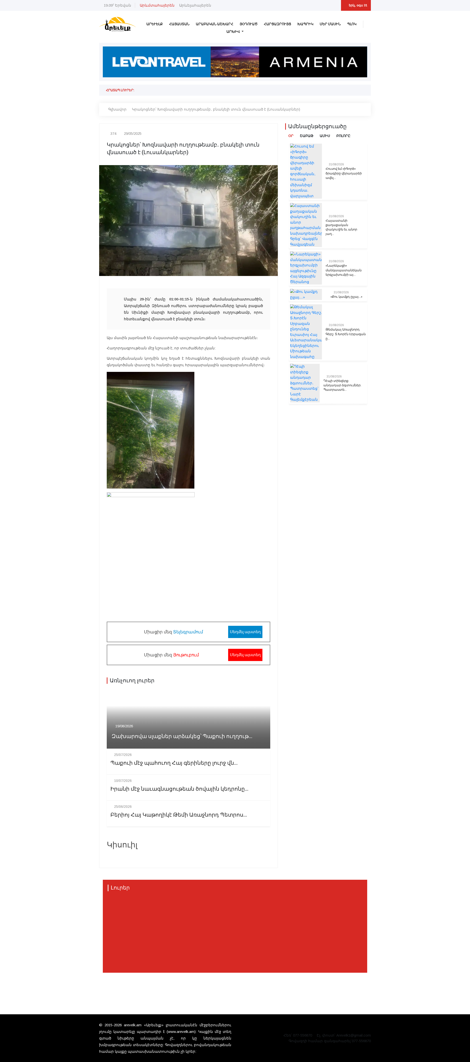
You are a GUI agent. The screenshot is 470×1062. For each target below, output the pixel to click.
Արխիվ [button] (233, 31)
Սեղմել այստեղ (245, 632)
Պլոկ (351, 24)
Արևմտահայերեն (157, 5)
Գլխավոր (117, 109)
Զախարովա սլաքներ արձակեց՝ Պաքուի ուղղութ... (182, 736)
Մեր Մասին (330, 24)
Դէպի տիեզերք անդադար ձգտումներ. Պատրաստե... (342, 385)
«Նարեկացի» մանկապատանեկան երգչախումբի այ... (344, 270)
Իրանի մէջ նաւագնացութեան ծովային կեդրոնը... (179, 789)
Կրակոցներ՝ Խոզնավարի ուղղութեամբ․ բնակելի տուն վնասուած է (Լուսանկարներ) (216, 109)
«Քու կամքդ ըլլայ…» (346, 297)
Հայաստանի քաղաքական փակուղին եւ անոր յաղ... (341, 227)
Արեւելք (154, 24)
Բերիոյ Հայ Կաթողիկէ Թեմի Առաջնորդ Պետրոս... (178, 815)
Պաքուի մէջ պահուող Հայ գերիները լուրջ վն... (174, 763)
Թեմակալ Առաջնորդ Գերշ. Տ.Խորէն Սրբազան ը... (346, 334)
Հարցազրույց (277, 24)
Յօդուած (249, 24)
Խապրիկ (305, 24)
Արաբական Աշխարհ (214, 24)
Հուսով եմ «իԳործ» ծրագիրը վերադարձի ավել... (344, 173)
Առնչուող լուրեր (132, 680)
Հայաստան (179, 24)
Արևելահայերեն (195, 5)
